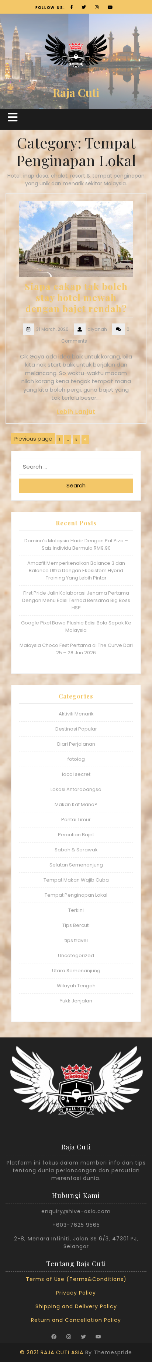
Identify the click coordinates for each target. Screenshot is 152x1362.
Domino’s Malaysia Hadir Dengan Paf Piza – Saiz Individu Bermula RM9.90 (76, 544)
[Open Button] (13, 117)
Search (76, 485)
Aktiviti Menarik (76, 713)
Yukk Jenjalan (76, 1000)
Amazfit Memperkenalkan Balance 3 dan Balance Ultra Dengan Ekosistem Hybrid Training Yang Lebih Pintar (76, 570)
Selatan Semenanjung (76, 864)
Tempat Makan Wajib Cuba (76, 879)
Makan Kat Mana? (76, 804)
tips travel (76, 940)
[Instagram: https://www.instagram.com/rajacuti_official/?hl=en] (69, 1337)
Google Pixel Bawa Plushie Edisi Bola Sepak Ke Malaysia (76, 626)
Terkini (76, 910)
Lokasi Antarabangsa (76, 789)
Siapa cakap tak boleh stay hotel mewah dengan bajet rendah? (76, 297)
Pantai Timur (76, 819)
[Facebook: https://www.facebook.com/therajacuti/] (54, 1337)
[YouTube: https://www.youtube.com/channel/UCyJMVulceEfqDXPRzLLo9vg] (98, 1337)
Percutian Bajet (76, 834)
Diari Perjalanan (76, 743)
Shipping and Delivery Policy (76, 1306)
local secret (76, 774)
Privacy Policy (76, 1292)
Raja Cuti (76, 92)
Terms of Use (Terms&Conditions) (76, 1279)
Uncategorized (76, 955)
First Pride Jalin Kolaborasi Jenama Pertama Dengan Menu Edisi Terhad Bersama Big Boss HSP (76, 600)
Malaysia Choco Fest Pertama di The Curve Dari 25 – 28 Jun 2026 (76, 649)
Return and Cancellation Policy (76, 1320)
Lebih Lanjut (76, 412)
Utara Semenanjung (76, 970)
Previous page (33, 438)
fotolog (76, 759)
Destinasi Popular (76, 728)
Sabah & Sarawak (76, 849)
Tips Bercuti (76, 925)
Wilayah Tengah (76, 985)
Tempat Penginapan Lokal (76, 895)
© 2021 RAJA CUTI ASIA (51, 1352)
